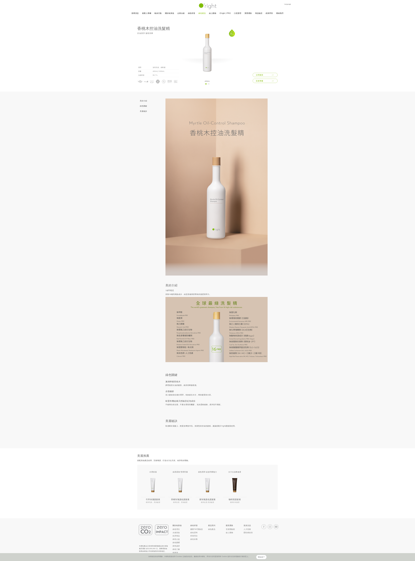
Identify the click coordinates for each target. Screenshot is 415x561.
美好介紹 (143, 100)
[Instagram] (270, 526)
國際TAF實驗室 (196, 529)
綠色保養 (194, 539)
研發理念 (194, 536)
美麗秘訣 (143, 111)
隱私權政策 (248, 532)
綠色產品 (211, 529)
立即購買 (259, 75)
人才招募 (247, 529)
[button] (209, 83)
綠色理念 (176, 529)
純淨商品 (176, 536)
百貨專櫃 (259, 81)
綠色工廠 (176, 549)
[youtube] (276, 526)
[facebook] (263, 526)
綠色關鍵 (143, 106)
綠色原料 (194, 532)
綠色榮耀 (176, 542)
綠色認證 (176, 546)
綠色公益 (176, 539)
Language (287, 4)
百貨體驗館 (230, 529)
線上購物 (229, 532)
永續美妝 (176, 532)
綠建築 (175, 552)
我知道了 (261, 557)
